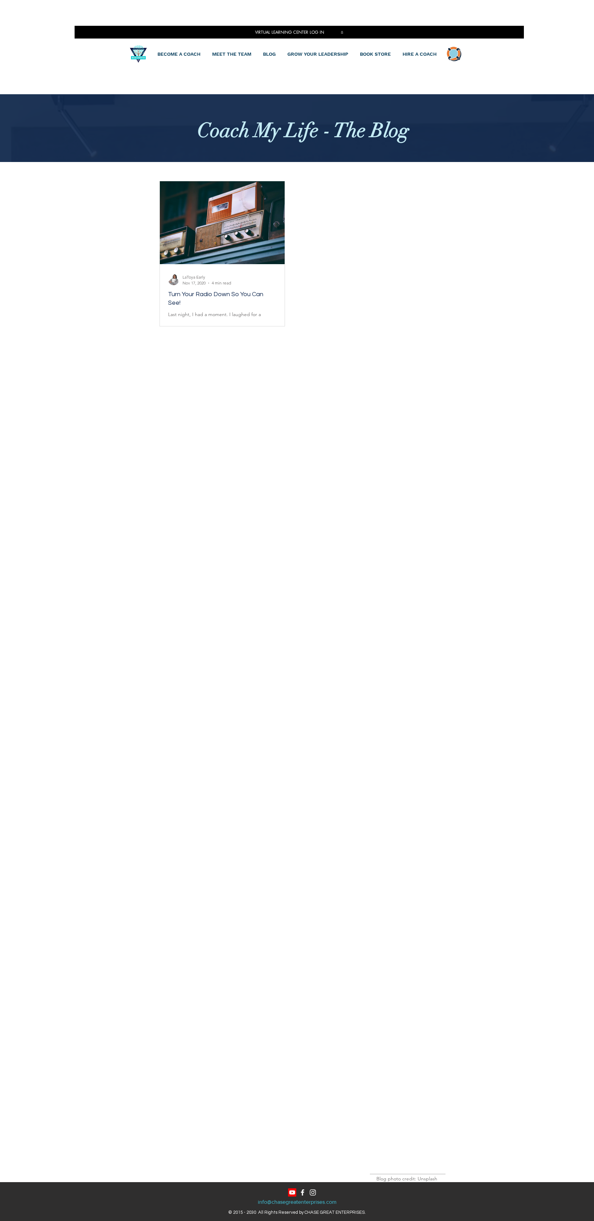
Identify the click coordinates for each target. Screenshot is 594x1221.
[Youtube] (292, 1192)
